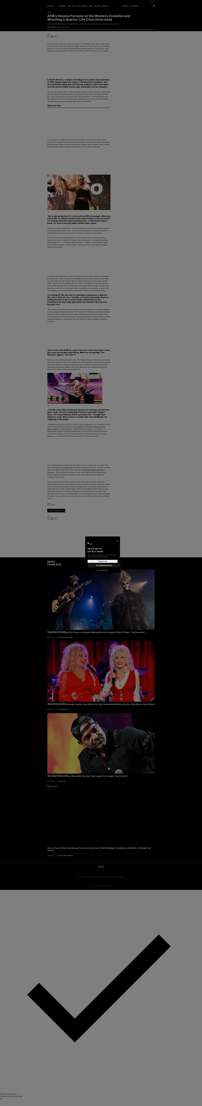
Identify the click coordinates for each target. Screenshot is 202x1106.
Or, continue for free (103, 570)
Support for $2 (102, 561)
